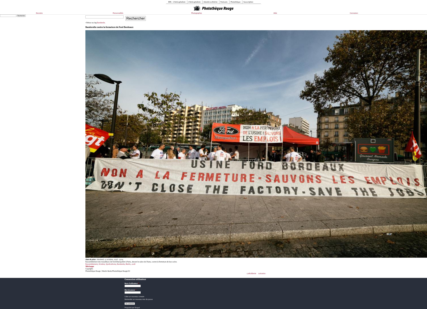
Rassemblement (91, 264)
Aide (275, 13)
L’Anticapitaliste (194, 2)
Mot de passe (130, 290)
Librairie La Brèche (210, 2)
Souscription (248, 2)
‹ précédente (251, 273)
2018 (133, 264)
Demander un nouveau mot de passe (139, 299)
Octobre (102, 264)
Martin (128, 264)
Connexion (354, 13)
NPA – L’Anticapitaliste (176, 2)
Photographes (196, 13)
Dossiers (39, 13)
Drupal (137, 308)
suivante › (262, 273)
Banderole (121, 264)
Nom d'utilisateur (132, 283)
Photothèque (235, 2)
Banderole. (101, 23)
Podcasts (224, 2)
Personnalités (118, 13)
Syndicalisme (111, 264)
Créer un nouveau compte (134, 297)
